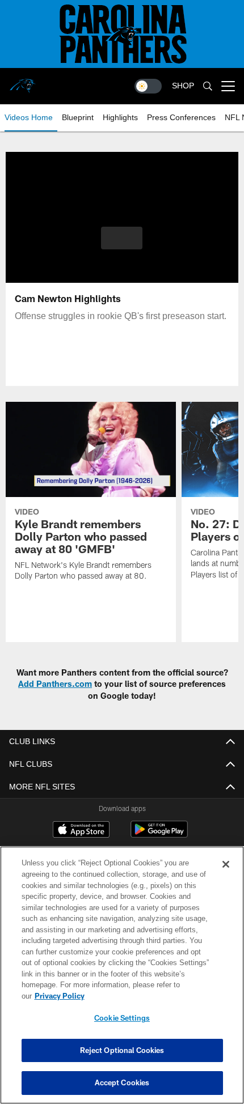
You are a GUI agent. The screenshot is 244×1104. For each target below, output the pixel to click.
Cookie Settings (122, 1017)
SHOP (183, 86)
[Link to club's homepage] (22, 82)
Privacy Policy (147, 995)
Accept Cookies (122, 1082)
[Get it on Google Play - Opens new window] (159, 835)
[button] (121, 238)
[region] (122, 980)
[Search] (207, 86)
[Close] (225, 875)
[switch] (148, 86)
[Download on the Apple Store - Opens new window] (81, 830)
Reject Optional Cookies (122, 1050)
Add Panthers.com (55, 684)
